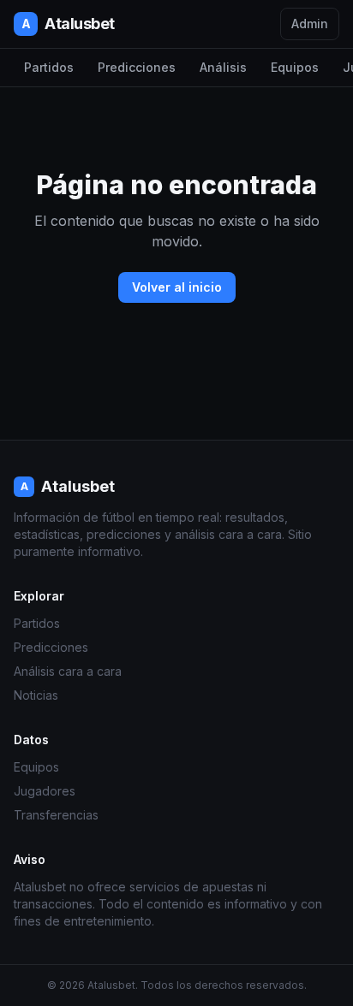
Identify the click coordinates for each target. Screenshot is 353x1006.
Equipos (295, 67)
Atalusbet (68, 24)
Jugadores (44, 791)
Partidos (49, 67)
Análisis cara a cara (68, 671)
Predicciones (137, 67)
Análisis (223, 67)
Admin (309, 23)
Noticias (36, 695)
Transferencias (56, 815)
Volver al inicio (177, 287)
